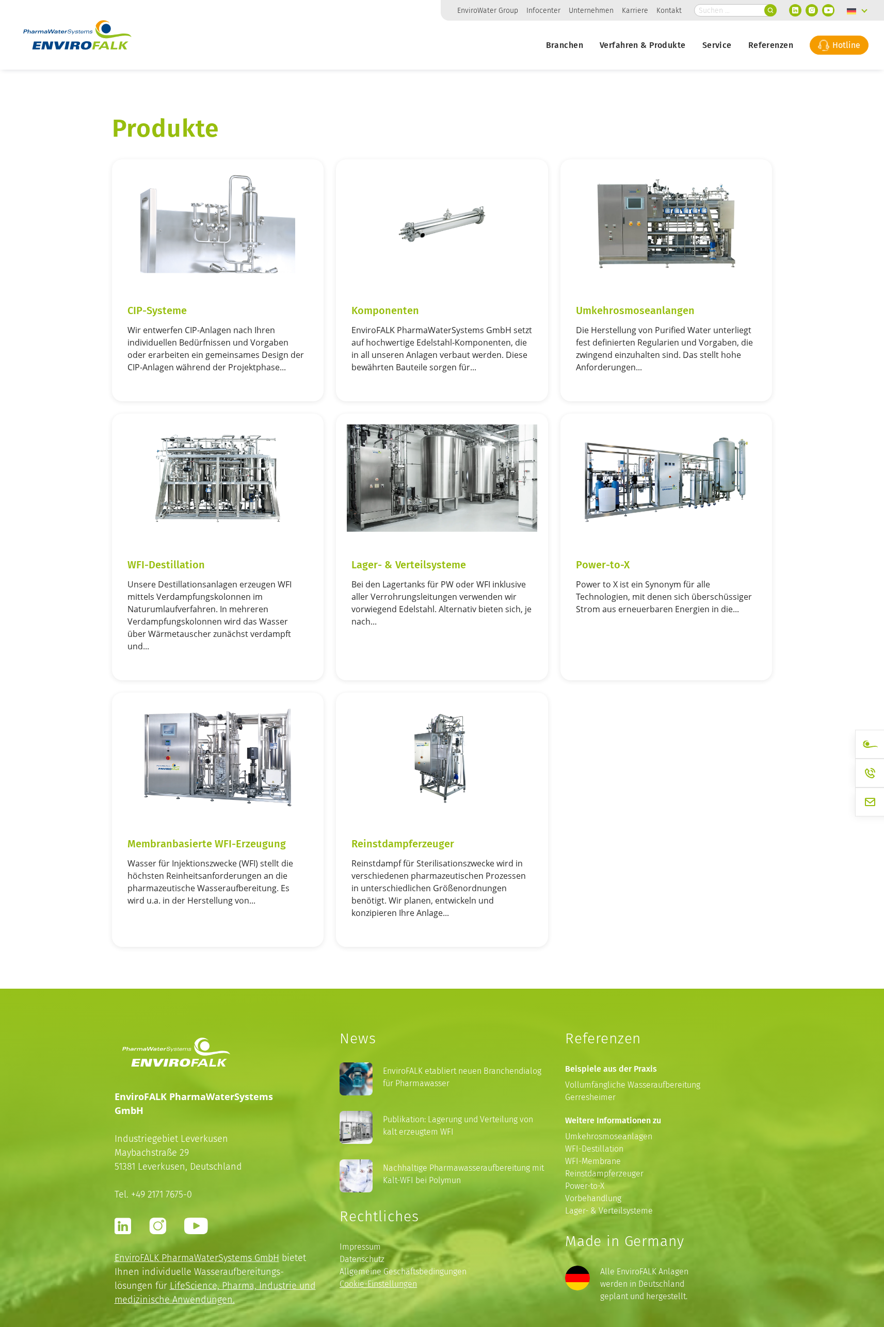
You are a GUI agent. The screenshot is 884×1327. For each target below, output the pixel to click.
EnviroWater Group (487, 10)
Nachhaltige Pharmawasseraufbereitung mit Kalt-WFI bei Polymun (463, 1174)
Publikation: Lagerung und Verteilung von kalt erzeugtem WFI (458, 1125)
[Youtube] (828, 10)
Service (717, 45)
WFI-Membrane (593, 1161)
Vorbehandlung (593, 1198)
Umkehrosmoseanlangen (635, 310)
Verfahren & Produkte (643, 45)
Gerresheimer (590, 1097)
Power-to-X (603, 564)
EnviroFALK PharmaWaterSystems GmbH (197, 1257)
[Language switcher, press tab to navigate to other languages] (857, 10)
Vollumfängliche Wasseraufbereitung (632, 1085)
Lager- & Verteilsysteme (408, 564)
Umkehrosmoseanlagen (608, 1136)
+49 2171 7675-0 (161, 1194)
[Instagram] (812, 10)
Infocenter (543, 10)
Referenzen (770, 45)
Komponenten (385, 310)
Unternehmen (591, 10)
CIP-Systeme (157, 310)
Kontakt (669, 10)
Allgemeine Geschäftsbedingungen (403, 1271)
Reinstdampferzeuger (402, 843)
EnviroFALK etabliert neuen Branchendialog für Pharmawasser (462, 1077)
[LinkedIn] (795, 10)
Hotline (845, 45)
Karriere (635, 10)
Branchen (564, 45)
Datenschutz (362, 1259)
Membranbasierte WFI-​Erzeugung (206, 843)
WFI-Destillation (166, 564)
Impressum (360, 1247)
